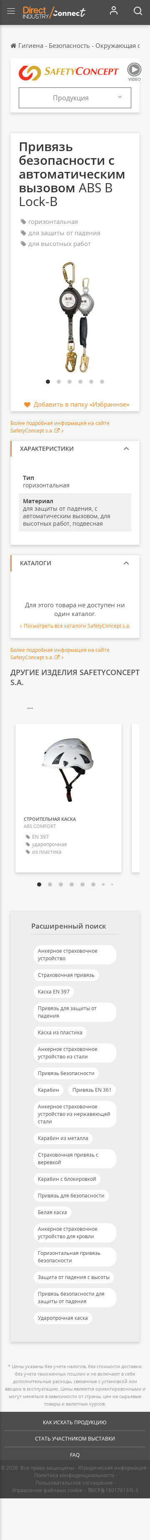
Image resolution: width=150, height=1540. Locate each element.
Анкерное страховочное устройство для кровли (68, 1232)
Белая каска (52, 1212)
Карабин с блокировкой (67, 1178)
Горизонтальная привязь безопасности (69, 1256)
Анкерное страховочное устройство (68, 954)
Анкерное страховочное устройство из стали (68, 1053)
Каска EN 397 (54, 991)
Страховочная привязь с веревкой (68, 1158)
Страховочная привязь (66, 975)
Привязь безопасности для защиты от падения (71, 1297)
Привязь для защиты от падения (67, 1012)
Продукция (71, 97)
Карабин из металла (63, 1138)
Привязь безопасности (66, 1073)
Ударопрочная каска (63, 1317)
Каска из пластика (60, 1032)
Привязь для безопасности (71, 1195)
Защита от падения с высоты (74, 1277)
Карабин (48, 1089)
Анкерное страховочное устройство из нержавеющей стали (74, 1114)
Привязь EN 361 (92, 1089)
